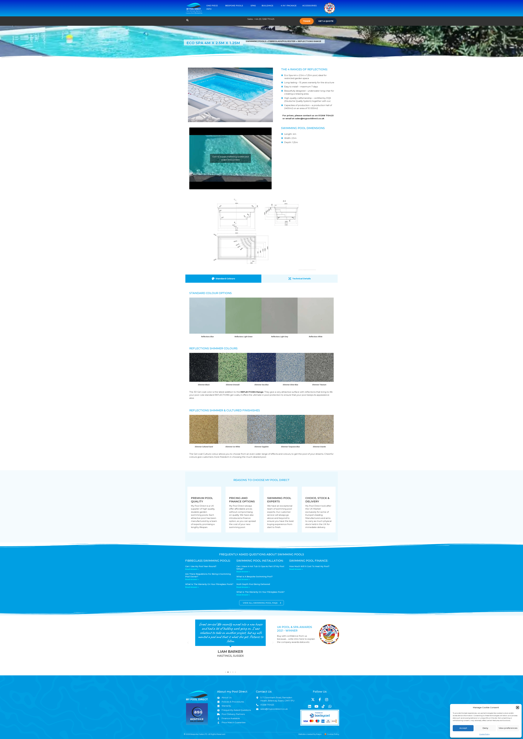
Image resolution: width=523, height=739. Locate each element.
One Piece (212, 5)
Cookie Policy (484, 734)
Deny (485, 728)
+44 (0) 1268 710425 (264, 19)
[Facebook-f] (319, 699)
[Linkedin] (309, 706)
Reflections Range (309, 41)
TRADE (306, 21)
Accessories (309, 5)
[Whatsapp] (330, 706)
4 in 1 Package (289, 5)
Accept (463, 728)
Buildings (267, 5)
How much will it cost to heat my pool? (309, 566)
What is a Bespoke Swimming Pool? (254, 576)
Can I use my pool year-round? (200, 566)
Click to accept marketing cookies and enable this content (230, 158)
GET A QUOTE (325, 21)
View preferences (508, 728)
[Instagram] (326, 699)
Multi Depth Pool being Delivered (253, 584)
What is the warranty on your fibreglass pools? (209, 584)
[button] (517, 707)
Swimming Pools (256, 41)
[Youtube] (316, 706)
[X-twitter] (313, 699)
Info (209, 9)
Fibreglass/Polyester (281, 41)
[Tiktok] (323, 706)
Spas (253, 5)
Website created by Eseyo (310, 734)
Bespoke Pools (234, 5)
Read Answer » (192, 569)
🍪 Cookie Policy (331, 734)
